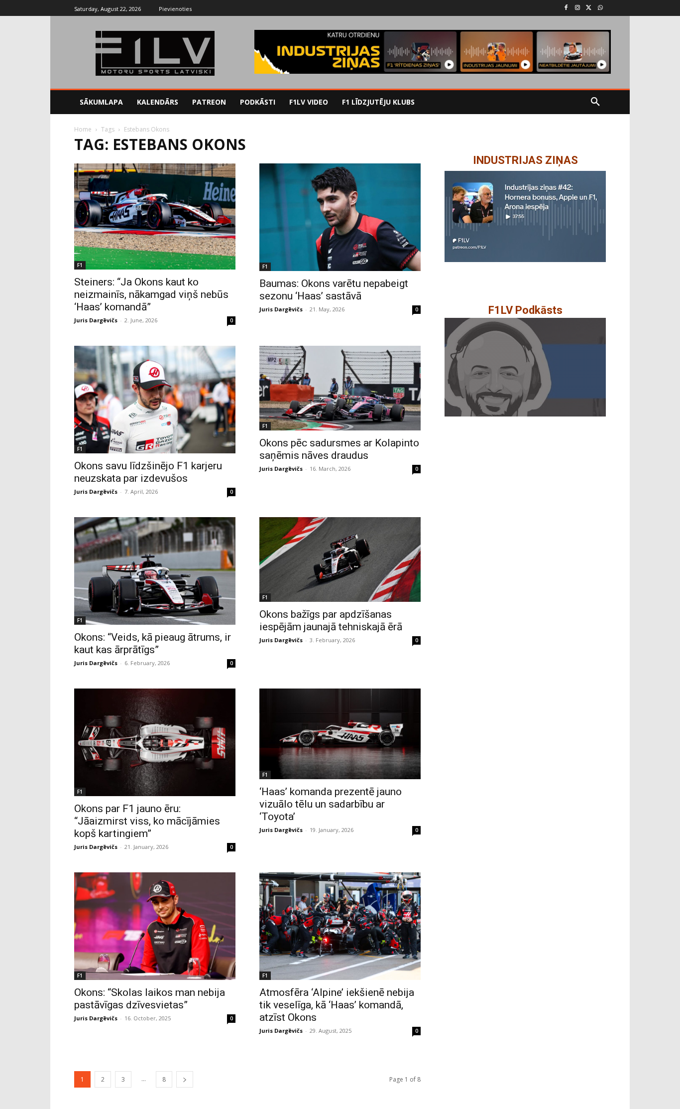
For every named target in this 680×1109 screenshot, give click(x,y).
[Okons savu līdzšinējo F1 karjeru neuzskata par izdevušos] (154, 399)
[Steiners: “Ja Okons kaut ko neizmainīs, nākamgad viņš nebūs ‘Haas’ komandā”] (154, 216)
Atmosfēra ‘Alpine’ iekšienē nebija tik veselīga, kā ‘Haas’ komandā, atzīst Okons (336, 1004)
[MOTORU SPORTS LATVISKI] (154, 53)
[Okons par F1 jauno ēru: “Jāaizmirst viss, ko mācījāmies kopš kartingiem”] (154, 742)
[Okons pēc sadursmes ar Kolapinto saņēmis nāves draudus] (340, 388)
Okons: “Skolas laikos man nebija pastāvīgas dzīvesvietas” (149, 998)
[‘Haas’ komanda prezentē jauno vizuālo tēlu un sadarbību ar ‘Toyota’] (340, 734)
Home (83, 129)
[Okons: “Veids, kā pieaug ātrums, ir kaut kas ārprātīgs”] (154, 571)
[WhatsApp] (600, 8)
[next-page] (184, 1079)
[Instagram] (577, 8)
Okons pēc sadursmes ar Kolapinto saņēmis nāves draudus (339, 449)
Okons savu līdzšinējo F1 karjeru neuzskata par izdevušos (148, 472)
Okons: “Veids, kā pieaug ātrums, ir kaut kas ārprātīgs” (152, 643)
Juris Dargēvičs (95, 320)
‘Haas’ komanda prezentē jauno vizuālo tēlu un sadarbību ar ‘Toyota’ (330, 804)
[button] (595, 102)
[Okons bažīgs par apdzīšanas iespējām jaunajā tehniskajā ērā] (340, 559)
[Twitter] (588, 8)
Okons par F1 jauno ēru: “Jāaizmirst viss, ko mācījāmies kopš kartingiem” (147, 821)
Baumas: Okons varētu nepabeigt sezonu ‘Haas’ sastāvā (333, 289)
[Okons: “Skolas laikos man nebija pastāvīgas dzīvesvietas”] (154, 926)
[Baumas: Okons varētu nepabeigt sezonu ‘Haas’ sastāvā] (340, 217)
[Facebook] (566, 8)
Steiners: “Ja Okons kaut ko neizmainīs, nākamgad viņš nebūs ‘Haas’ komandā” (151, 294)
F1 (80, 265)
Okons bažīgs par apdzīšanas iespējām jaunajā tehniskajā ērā (330, 620)
